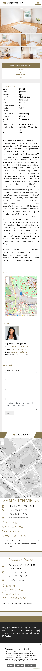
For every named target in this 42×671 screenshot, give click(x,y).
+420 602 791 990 (19, 349)
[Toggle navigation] (38, 3)
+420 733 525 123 (20, 346)
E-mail (7, 380)
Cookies (5, 633)
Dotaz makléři (21, 75)
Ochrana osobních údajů (28, 631)
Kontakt (21, 72)
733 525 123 (18, 510)
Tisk (21, 77)
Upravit (10, 665)
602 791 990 (18, 514)
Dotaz (7, 399)
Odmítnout (20, 665)
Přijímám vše (31, 665)
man (9, 636)
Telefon (8, 389)
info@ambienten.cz (19, 352)
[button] (21, 294)
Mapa (21, 70)
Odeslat (9, 413)
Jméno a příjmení (12, 370)
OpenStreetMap (32, 315)
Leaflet (25, 315)
